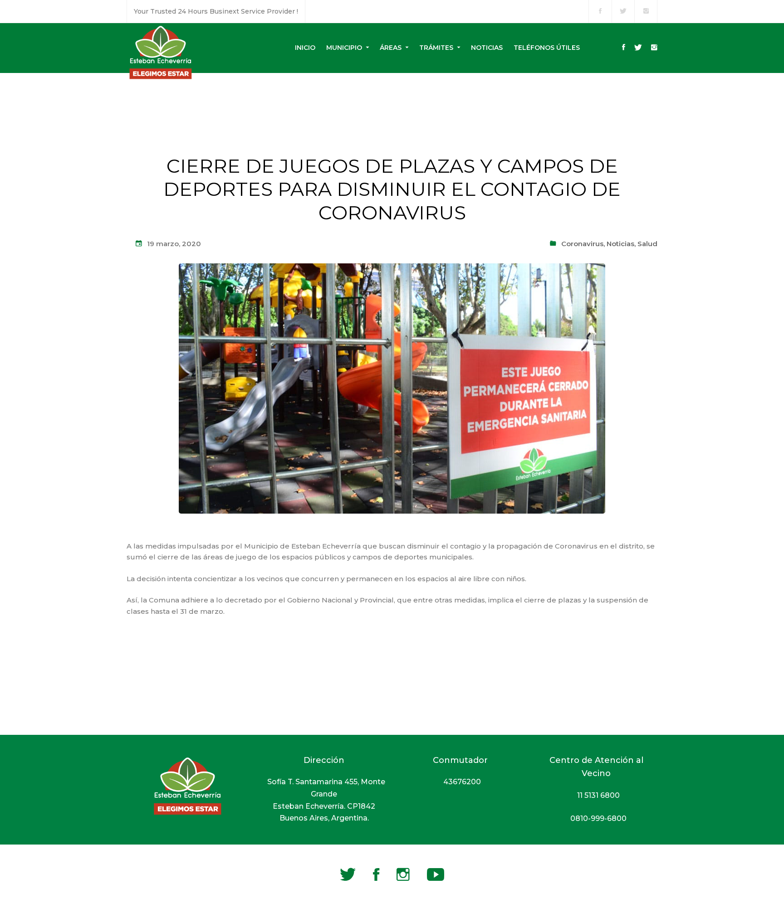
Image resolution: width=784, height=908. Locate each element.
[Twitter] (638, 48)
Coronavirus (582, 243)
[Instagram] (654, 48)
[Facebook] (623, 48)
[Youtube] (436, 874)
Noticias (620, 243)
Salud (647, 243)
